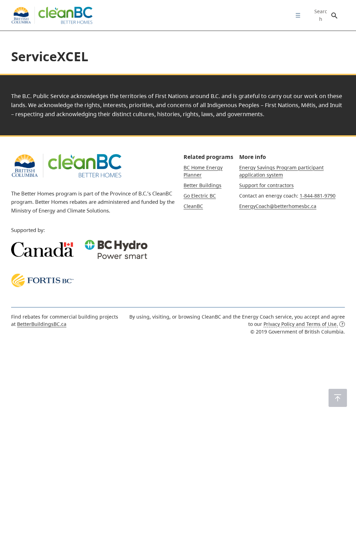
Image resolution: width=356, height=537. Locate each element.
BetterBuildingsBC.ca (41, 324)
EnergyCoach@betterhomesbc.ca (277, 206)
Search (320, 15)
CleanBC (193, 206)
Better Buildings (202, 185)
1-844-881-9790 (317, 195)
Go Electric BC (200, 195)
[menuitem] (296, 15)
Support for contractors (266, 185)
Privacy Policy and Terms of (301, 324)
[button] (338, 398)
